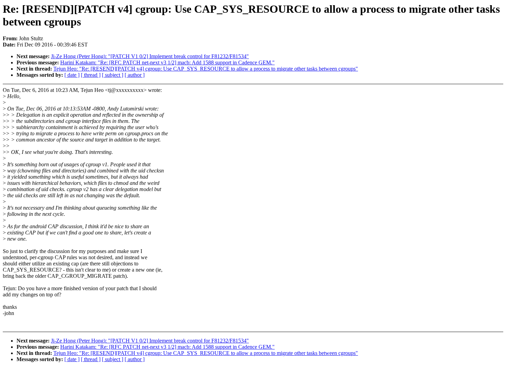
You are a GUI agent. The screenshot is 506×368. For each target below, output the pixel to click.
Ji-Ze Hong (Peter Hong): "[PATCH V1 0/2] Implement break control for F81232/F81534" (150, 56)
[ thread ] (91, 75)
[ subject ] (112, 75)
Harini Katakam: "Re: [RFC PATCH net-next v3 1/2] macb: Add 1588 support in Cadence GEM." (167, 62)
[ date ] (72, 75)
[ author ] (135, 75)
